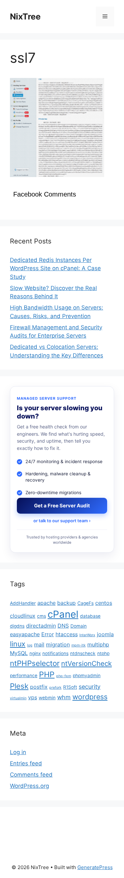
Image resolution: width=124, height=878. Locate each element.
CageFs (85, 603)
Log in (18, 752)
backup (66, 603)
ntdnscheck (83, 653)
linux (17, 644)
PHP (47, 674)
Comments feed (31, 774)
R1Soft (70, 687)
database (90, 616)
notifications (55, 653)
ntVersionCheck (86, 663)
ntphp (103, 653)
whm (64, 697)
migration (58, 644)
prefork (55, 687)
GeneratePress (95, 867)
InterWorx (87, 635)
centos (103, 603)
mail (39, 644)
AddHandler (23, 603)
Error (47, 634)
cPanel (63, 614)
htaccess (67, 634)
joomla (105, 634)
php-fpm (63, 676)
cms (41, 616)
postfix (39, 686)
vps (32, 697)
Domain (78, 626)
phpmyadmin (87, 675)
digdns (17, 626)
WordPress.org (29, 786)
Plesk (19, 685)
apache (46, 603)
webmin (47, 697)
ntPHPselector (35, 663)
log (29, 645)
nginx (35, 653)
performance (23, 675)
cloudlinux (22, 615)
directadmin (41, 625)
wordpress (89, 696)
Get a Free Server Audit (62, 505)
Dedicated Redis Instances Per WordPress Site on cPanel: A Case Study (55, 268)
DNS (63, 625)
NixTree (25, 16)
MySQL (19, 653)
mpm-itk (78, 645)
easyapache (25, 634)
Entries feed (26, 763)
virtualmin (18, 698)
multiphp (98, 644)
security (90, 686)
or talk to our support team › (62, 520)
